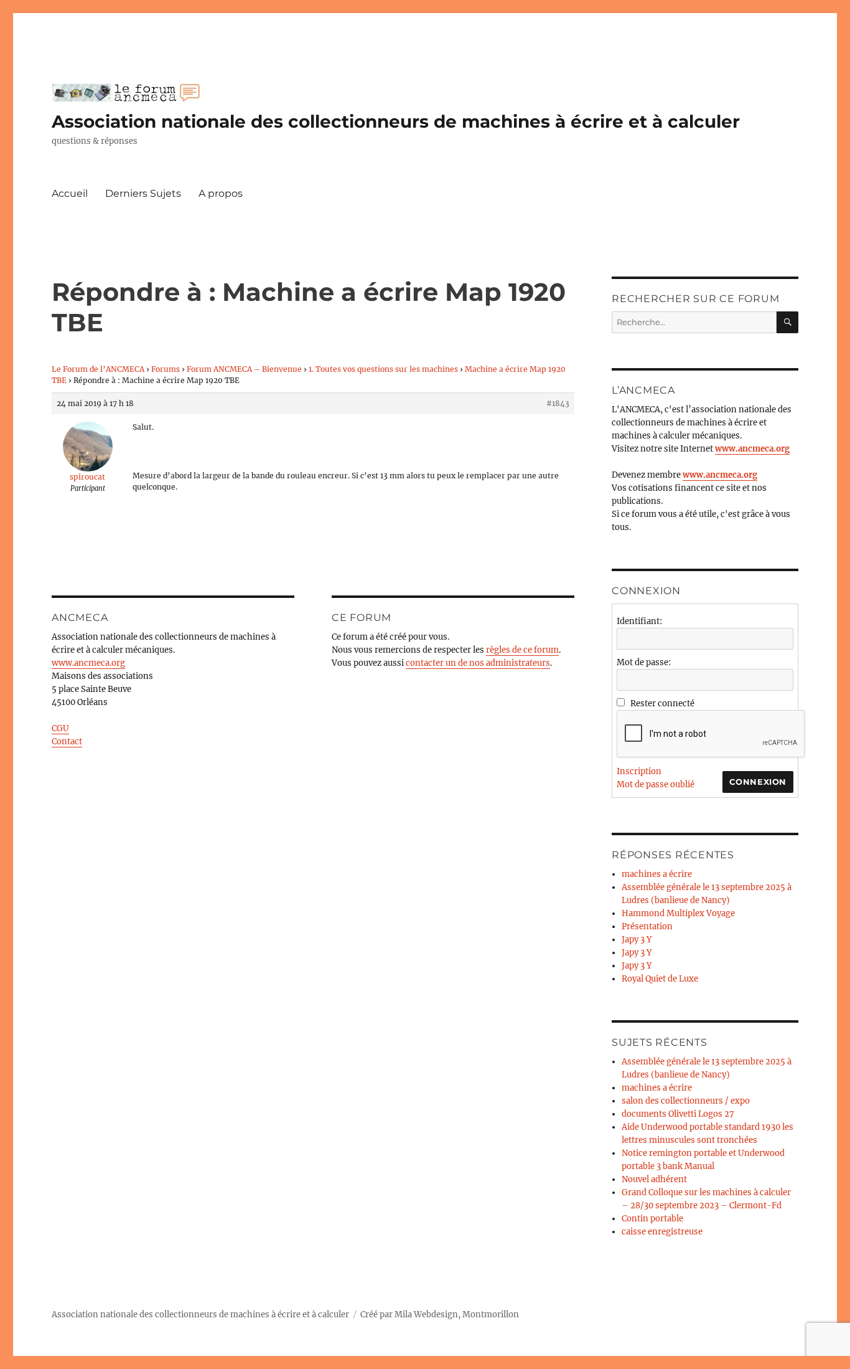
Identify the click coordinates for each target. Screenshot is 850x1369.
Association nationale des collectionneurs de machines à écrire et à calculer (396, 121)
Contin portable (652, 1218)
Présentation (647, 926)
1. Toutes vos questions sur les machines (383, 369)
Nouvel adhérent (654, 1179)
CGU (60, 728)
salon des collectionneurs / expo (686, 1101)
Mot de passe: (644, 662)
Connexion (758, 782)
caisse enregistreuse (662, 1231)
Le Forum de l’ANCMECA (98, 369)
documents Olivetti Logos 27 (678, 1114)
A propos (220, 193)
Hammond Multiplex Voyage (678, 913)
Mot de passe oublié (655, 784)
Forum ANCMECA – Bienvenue (244, 369)
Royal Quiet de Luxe (660, 978)
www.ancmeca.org (88, 663)
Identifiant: (639, 621)
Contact (67, 741)
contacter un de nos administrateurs (478, 663)
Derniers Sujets (143, 193)
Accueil (70, 193)
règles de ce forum (522, 650)
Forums (165, 369)
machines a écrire (657, 874)
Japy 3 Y (637, 939)
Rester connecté (662, 703)
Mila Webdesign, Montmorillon (457, 1314)
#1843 (557, 403)
